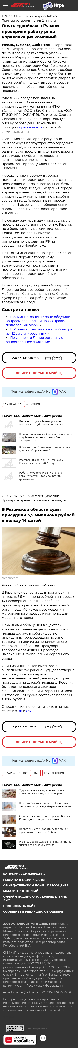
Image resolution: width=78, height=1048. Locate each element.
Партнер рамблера (37, 1028)
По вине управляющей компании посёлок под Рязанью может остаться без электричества (45, 437)
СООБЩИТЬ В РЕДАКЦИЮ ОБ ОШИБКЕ (33, 911)
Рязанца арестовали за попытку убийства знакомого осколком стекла (45, 843)
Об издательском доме (23, 885)
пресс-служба (30, 127)
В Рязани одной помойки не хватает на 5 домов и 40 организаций (44, 449)
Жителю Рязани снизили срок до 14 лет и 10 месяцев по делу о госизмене (44, 818)
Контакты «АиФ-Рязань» (24, 874)
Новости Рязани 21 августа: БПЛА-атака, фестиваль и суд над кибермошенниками (45, 805)
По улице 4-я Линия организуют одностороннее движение (35, 340)
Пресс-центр (57, 885)
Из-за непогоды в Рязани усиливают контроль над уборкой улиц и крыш (42, 423)
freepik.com (10, 578)
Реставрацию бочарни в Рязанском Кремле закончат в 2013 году (41, 461)
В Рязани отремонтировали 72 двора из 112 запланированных (39, 331)
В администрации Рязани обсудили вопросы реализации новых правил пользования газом (38, 321)
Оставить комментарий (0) (39, 373)
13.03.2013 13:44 (12, 16)
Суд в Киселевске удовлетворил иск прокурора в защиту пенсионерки (42, 792)
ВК (20, 711)
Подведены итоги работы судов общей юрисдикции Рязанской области (43, 830)
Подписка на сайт (19, 906)
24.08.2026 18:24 (13, 496)
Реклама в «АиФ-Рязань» (24, 880)
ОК (28, 711)
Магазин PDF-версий (20, 891)
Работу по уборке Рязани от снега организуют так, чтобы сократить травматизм (40, 476)
